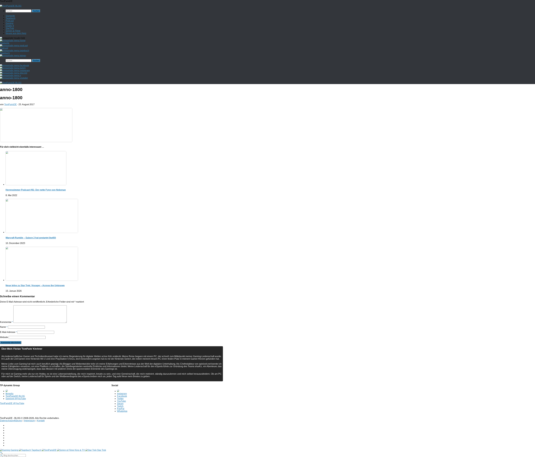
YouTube (121, 401)
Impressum (29, 420)
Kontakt (41, 420)
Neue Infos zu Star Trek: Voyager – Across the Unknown (35, 285)
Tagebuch (10, 18)
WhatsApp (122, 411)
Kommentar (6, 322)
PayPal (120, 408)
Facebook (122, 396)
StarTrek (10, 28)
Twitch (120, 406)
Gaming (9, 23)
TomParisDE (10, 104)
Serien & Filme (13, 31)
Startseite (10, 16)
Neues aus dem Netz (16, 33)
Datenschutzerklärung (11, 420)
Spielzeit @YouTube (16, 398)
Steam (120, 403)
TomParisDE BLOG (15, 396)
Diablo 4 (10, 26)
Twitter (120, 398)
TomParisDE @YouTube (12, 403)
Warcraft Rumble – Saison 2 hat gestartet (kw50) (31, 238)
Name (3, 327)
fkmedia (9, 393)
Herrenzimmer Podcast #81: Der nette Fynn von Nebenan (36, 190)
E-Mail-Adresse (8, 332)
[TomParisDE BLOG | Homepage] (10, 6)
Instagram (122, 393)
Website (4, 337)
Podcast (10, 21)
